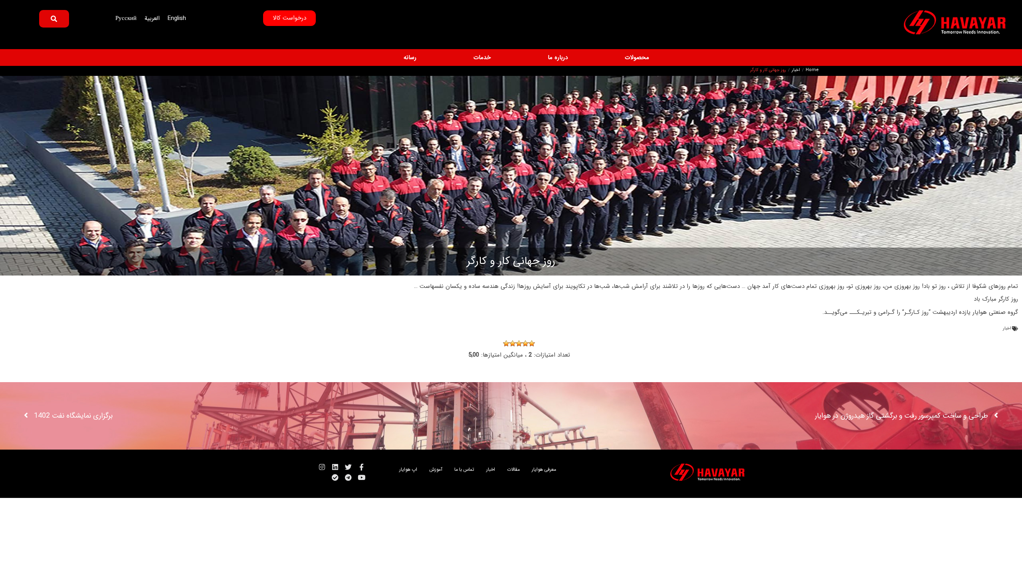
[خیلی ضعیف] (532, 343)
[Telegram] (348, 477)
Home (812, 70)
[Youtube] (361, 477)
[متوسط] (519, 343)
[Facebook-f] (361, 467)
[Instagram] (322, 467)
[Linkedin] (335, 467)
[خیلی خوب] (506, 343)
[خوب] (512, 343)
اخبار (796, 70)
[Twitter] (348, 467)
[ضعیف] (525, 343)
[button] (632, 58)
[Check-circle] (335, 477)
